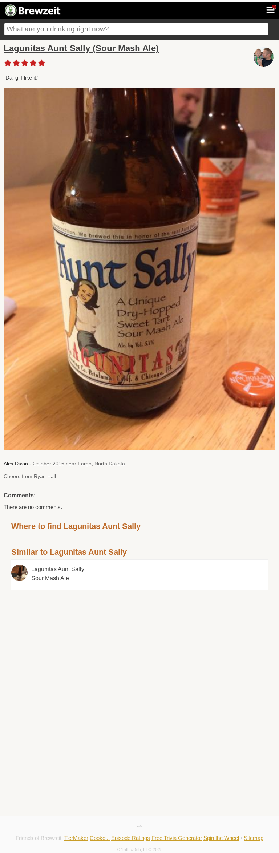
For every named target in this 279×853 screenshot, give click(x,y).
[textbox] (136, 29)
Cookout (100, 838)
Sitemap (253, 838)
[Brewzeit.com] (33, 15)
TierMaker (76, 838)
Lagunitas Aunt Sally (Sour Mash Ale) (81, 48)
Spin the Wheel (221, 838)
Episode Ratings (130, 838)
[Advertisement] (139, 641)
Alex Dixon (16, 463)
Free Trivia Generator (176, 838)
